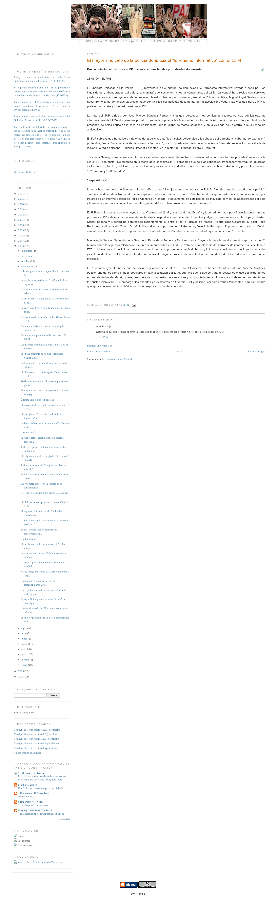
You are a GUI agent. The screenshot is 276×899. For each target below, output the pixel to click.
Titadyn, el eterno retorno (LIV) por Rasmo (37, 729)
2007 (21, 240)
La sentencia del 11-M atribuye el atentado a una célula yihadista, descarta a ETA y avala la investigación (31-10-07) (42, 105)
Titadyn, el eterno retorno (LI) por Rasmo (36, 743)
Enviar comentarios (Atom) (117, 358)
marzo (25, 654)
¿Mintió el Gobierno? (26, 169)
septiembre (27, 266)
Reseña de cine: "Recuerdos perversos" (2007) (40, 788)
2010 (21, 225)
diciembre (27, 250)
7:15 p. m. (103, 336)
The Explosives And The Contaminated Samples (41, 813)
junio (24, 638)
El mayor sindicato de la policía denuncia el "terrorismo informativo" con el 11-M (164, 60)
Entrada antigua (256, 351)
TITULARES (100, 41)
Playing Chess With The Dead (35, 810)
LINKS (196, 41)
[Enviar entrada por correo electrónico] (133, 305)
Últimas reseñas (29, 432)
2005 (21, 671)
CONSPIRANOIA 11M (31, 801)
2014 (21, 204)
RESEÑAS (185, 41)
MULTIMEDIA (170, 41)
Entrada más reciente (98, 351)
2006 (21, 246)
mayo (24, 643)
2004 (21, 676)
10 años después (26, 796)
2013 (21, 209)
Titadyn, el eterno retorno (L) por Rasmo (36, 748)
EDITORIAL (85, 41)
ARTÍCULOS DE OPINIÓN (146, 41)
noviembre (27, 255)
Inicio (179, 351)
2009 (21, 230)
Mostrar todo (64, 819)
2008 (21, 235)
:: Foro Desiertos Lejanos (27, 752)
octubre (25, 261)
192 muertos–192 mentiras (33, 793)
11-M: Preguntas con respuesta (33, 805)
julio (24, 633)
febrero (25, 659)
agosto (25, 628)
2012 (21, 214)
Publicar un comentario (100, 345)
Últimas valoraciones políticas (37, 399)
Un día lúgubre (29, 538)
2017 (21, 193)
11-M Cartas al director (31, 773)
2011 (21, 219)
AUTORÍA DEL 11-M (120, 41)
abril (24, 649)
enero (24, 664)
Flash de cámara (27, 784)
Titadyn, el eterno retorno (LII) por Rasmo (37, 738)
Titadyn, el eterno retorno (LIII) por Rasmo (37, 734)
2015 (21, 198)
